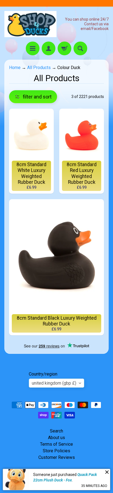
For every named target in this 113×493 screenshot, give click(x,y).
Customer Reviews (56, 457)
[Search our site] (80, 48)
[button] (33, 96)
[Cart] (64, 48)
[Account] (48, 48)
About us (56, 437)
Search (56, 431)
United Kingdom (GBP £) (54, 383)
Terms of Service (56, 444)
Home (15, 67)
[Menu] (32, 48)
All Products (39, 67)
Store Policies (56, 450)
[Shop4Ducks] (30, 24)
